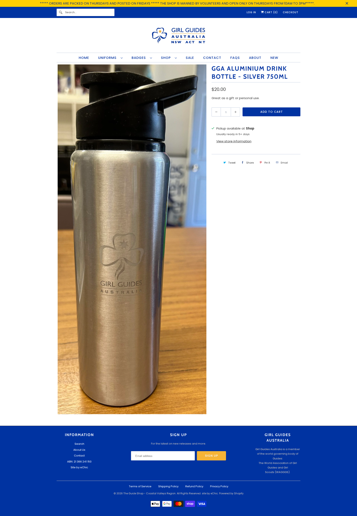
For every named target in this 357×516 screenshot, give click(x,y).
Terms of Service (140, 486)
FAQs (235, 57)
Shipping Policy (168, 486)
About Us (79, 450)
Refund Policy (194, 486)
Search (79, 444)
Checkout (290, 12)
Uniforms (108, 57)
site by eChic (210, 493)
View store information (233, 141)
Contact (212, 57)
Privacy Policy (219, 486)
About (255, 57)
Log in (251, 12)
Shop (167, 57)
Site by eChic (79, 467)
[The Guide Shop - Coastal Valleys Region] (178, 36)
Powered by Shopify (231, 493)
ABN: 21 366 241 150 (79, 462)
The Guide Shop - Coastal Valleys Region (149, 493)
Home (84, 57)
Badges (140, 57)
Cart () (271, 12)
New (274, 57)
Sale (190, 57)
